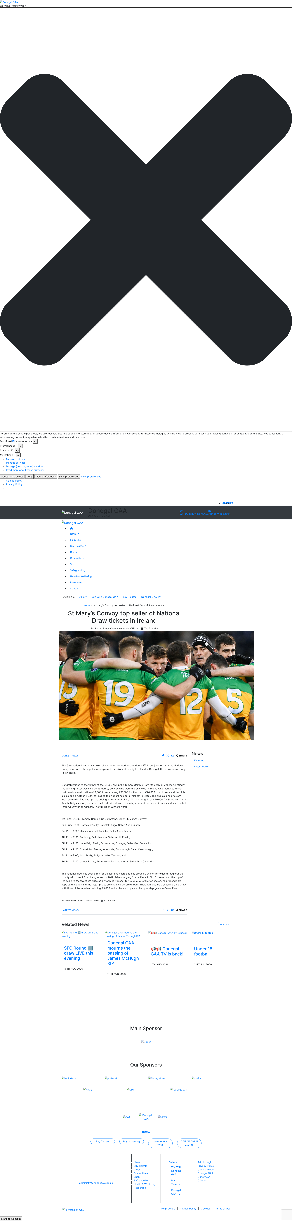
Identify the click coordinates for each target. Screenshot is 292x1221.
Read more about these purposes (25, 470)
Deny (29, 476)
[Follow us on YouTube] (232, 503)
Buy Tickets (129, 596)
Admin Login (205, 1162)
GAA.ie (201, 1180)
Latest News (70, 755)
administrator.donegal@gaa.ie (96, 1182)
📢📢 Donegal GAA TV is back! (167, 951)
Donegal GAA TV (151, 596)
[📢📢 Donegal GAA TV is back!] (167, 932)
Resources (140, 1187)
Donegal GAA (205, 1173)
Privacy (188, 1208)
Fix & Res (75, 539)
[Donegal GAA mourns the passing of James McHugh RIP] (124, 934)
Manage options (15, 459)
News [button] (73, 533)
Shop (73, 564)
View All (223, 924)
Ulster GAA (204, 1176)
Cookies (205, 1208)
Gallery (83, 596)
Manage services (15, 462)
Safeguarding (77, 570)
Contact (74, 588)
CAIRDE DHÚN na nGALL (193, 513)
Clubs (73, 551)
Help (168, 1208)
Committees (77, 557)
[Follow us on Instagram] (229, 503)
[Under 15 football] (203, 932)
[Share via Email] (173, 755)
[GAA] (126, 1116)
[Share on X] (168, 755)
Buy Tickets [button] (77, 545)
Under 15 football (203, 951)
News (137, 1162)
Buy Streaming (131, 1141)
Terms (222, 1208)
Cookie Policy (14, 480)
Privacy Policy (14, 484)
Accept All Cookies (12, 476)
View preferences (46, 476)
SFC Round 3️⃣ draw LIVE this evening (78, 953)
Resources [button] (76, 582)
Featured (199, 760)
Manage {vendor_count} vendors (24, 466)
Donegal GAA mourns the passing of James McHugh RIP (123, 953)
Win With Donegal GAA (105, 596)
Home (86, 605)
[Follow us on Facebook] (225, 503)
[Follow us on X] (227, 503)
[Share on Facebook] (163, 755)
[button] (146, 220)
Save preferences (69, 476)
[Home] (149, 528)
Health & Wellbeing (81, 576)
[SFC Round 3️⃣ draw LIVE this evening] (81, 934)
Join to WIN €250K (219, 513)
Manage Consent (11, 1218)
